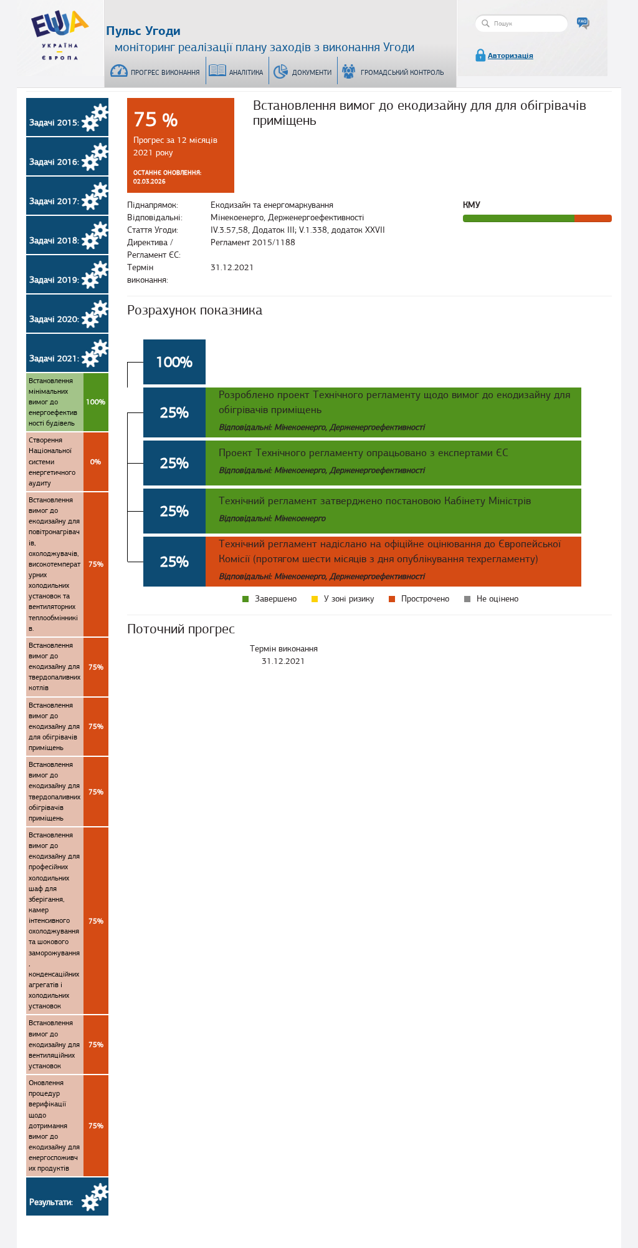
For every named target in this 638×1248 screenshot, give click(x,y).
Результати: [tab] (51, 1202)
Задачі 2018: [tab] (54, 240)
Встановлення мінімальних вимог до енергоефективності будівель (67, 402)
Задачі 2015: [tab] (54, 122)
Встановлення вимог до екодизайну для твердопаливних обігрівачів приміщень (66, 791)
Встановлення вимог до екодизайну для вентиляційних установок (66, 1044)
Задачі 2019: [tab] (54, 280)
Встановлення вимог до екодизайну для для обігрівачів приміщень (66, 726)
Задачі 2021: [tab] (54, 358)
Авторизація (510, 56)
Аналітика (246, 72)
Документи (311, 72)
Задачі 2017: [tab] (54, 201)
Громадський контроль (402, 72)
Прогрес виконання (165, 72)
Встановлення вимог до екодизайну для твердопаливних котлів (66, 666)
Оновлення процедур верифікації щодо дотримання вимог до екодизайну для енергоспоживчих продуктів (66, 1125)
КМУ (471, 205)
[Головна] (60, 32)
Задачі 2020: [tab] (54, 319)
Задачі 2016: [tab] (54, 162)
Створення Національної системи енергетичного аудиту (65, 461)
